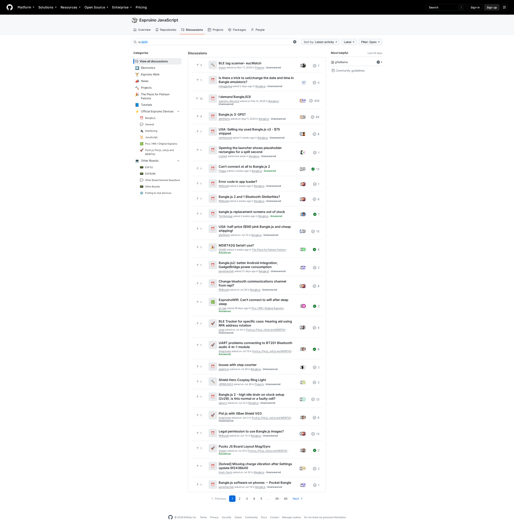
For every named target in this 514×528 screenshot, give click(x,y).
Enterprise (120, 7)
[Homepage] (9, 7)
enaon (222, 67)
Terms (203, 517)
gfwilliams (341, 62)
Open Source (95, 7)
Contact (274, 517)
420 (316, 100)
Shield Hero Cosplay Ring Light (242, 380)
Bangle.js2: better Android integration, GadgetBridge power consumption (248, 265)
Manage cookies (291, 517)
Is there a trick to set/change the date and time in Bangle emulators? (256, 80)
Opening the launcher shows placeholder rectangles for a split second (250, 150)
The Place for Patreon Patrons (269, 249)
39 (277, 498)
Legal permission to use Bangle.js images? (251, 431)
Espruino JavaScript (158, 20)
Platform (24, 7)
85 (317, 117)
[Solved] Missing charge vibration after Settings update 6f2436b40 (255, 466)
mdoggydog (225, 86)
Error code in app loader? (238, 182)
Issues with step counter (238, 365)
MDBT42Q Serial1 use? (236, 245)
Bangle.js (260, 86)
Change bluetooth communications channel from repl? (252, 283)
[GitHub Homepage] (170, 517)
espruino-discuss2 (229, 101)
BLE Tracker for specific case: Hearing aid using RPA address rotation (255, 323)
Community (251, 517)
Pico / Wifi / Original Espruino (267, 308)
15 (317, 231)
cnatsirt (223, 156)
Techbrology (226, 216)
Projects (218, 29)
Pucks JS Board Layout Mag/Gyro (244, 446)
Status (238, 517)
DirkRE (222, 249)
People (260, 29)
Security (226, 517)
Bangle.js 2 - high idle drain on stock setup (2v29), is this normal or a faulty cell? (251, 396)
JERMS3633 (226, 384)
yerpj (221, 329)
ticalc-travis (225, 472)
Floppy (222, 170)
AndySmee (225, 351)
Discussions (194, 29)
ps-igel (222, 308)
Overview (144, 29)
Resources (69, 7)
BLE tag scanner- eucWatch (240, 63)
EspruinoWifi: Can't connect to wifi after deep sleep (253, 302)
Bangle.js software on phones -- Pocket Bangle (255, 483)
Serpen (223, 450)
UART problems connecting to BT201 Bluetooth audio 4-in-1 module (255, 345)
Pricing (141, 7)
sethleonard (225, 137)
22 (317, 399)
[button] (294, 42)
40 (286, 498)
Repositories (168, 29)
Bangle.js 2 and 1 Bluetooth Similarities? (249, 197)
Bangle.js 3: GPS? (232, 114)
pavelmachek (226, 271)
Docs (264, 517)
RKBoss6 (224, 185)
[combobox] (214, 42)
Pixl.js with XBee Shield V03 (240, 413)
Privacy (214, 517)
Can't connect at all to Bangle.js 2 (244, 166)
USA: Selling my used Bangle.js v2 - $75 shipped (249, 131)
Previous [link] (220, 498)
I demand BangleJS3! (235, 97)
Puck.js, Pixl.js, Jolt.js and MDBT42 (265, 329)
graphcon (224, 369)
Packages (239, 29)
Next (296, 498)
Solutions (45, 7)
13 (317, 169)
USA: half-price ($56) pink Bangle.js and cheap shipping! (255, 229)
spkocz (223, 402)
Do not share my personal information (325, 517)
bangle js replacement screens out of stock (252, 212)
